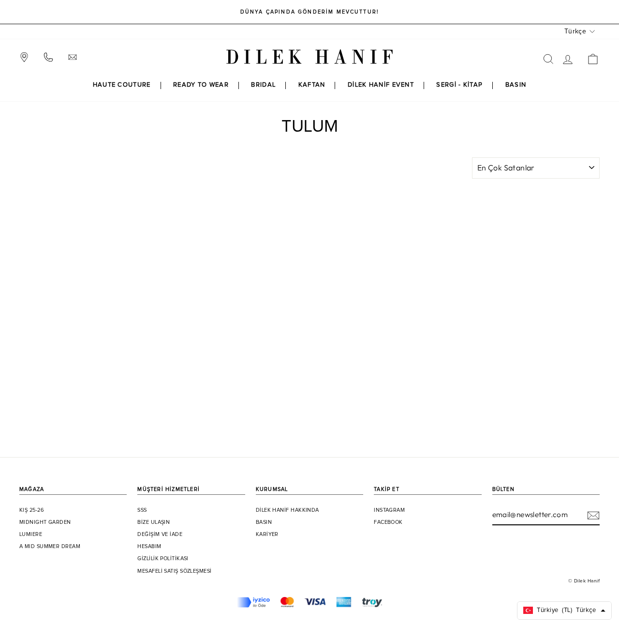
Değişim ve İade (159, 534)
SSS (142, 510)
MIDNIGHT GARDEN (45, 522)
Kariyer (267, 534)
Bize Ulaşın (153, 522)
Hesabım (149, 547)
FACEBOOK (388, 522)
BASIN (516, 85)
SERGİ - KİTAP (459, 85)
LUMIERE (30, 534)
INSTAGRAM (389, 510)
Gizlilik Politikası (163, 559)
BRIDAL (263, 85)
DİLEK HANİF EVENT (381, 85)
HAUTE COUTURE (122, 85)
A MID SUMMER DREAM (49, 547)
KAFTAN (311, 85)
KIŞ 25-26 (31, 510)
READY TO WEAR (201, 85)
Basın (264, 522)
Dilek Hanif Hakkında (287, 510)
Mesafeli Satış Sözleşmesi (174, 571)
